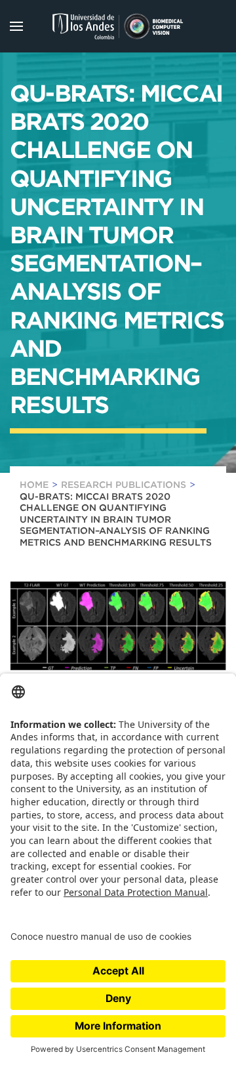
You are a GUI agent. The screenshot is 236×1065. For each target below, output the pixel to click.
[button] (16, 26)
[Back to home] (118, 26)
